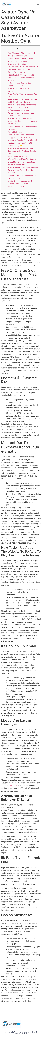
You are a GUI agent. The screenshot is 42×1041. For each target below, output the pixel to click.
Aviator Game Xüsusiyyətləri (19, 186)
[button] (38, 4)
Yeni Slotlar (12, 173)
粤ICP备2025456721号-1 (26, 1033)
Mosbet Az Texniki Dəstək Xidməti (22, 140)
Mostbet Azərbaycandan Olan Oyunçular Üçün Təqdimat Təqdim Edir (22, 151)
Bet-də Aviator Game (16, 164)
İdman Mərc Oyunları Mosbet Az (21, 162)
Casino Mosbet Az (15, 86)
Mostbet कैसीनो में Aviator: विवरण (20, 58)
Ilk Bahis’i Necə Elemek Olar (19, 83)
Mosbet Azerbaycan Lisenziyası (21, 75)
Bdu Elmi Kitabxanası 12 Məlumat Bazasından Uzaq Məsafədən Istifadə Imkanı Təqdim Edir (22, 107)
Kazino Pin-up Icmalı (16, 72)
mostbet (13, 785)
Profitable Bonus (15, 132)
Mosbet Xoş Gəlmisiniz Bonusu (20, 118)
